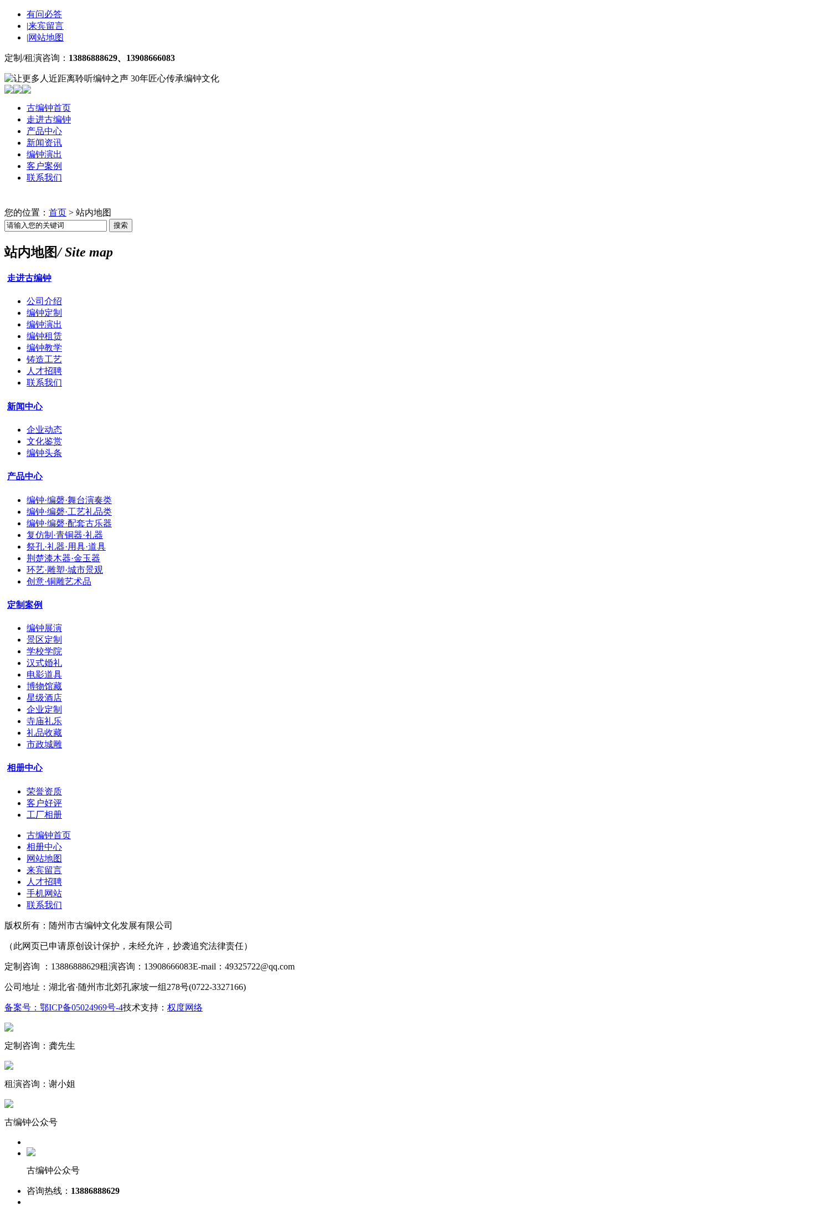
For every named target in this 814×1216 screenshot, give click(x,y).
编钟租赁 (44, 336)
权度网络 (185, 1007)
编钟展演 (44, 628)
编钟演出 (44, 154)
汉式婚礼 (44, 663)
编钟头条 (44, 453)
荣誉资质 (44, 791)
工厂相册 (44, 814)
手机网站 (44, 893)
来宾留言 (46, 25)
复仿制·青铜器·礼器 (65, 535)
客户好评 (44, 803)
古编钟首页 (49, 107)
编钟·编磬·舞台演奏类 (69, 500)
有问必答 (44, 14)
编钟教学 (44, 347)
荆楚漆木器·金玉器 (63, 558)
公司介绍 (44, 301)
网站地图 (46, 37)
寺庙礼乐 (44, 721)
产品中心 (44, 131)
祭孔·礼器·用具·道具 (66, 546)
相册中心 (25, 767)
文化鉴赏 (44, 441)
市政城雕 (44, 744)
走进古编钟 (49, 119)
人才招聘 (44, 371)
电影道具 (44, 674)
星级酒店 (44, 697)
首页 (57, 212)
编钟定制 (44, 312)
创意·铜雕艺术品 (59, 581)
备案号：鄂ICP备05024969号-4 (63, 1007)
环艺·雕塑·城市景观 (65, 569)
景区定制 (44, 639)
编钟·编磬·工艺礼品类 (69, 511)
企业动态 (44, 429)
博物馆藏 (44, 686)
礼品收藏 (44, 732)
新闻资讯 (44, 142)
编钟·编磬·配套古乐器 (69, 523)
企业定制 (44, 709)
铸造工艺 (44, 359)
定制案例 (25, 604)
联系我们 (44, 177)
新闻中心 (25, 406)
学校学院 (44, 651)
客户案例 (44, 166)
